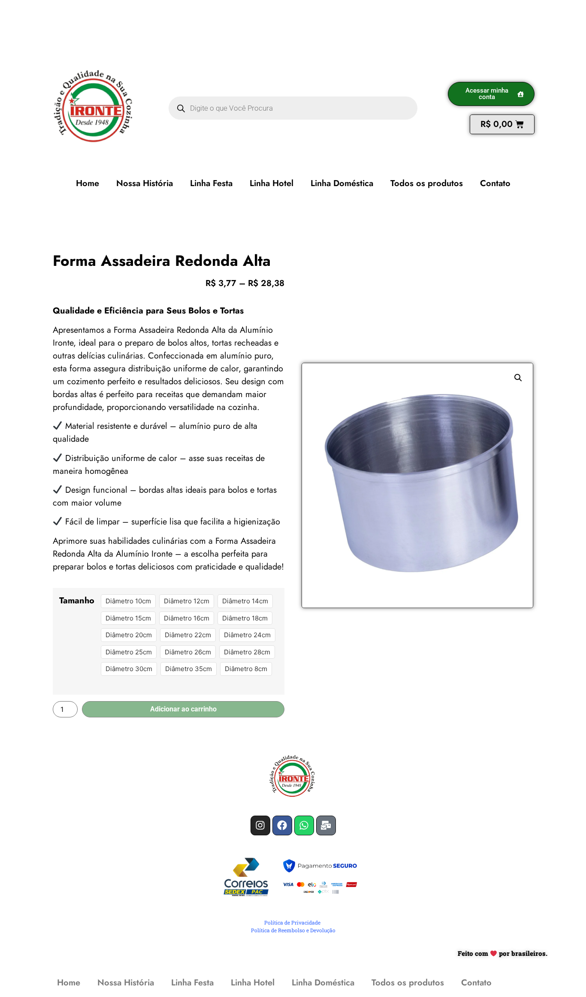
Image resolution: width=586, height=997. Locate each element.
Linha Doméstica (342, 183)
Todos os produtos (426, 183)
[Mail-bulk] (326, 825)
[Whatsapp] (304, 825)
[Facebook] (282, 825)
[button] (518, 378)
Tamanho (76, 600)
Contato (495, 183)
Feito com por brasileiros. (502, 953)
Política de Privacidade (292, 922)
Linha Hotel (271, 183)
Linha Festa (211, 183)
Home (87, 183)
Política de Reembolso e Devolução (293, 930)
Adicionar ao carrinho (183, 709)
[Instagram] (260, 825)
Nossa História (144, 183)
